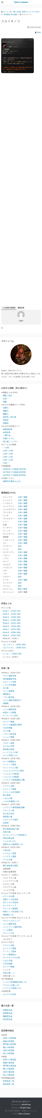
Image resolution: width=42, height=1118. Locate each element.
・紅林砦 (5, 823)
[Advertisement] (21, 169)
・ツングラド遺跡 (8, 856)
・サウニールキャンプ (10, 921)
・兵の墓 (5, 688)
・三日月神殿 (6, 728)
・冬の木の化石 (7, 814)
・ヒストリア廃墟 (8, 789)
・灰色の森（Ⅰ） (8, 973)
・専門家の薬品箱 (8, 1066)
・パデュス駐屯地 (8, 734)
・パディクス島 (7, 810)
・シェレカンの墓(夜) (10, 777)
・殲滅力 (5, 411)
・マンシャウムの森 (9, 768)
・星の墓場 (5, 795)
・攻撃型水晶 (6, 1010)
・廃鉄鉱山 (5, 694)
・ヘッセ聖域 (6, 930)
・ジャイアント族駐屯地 (11, 927)
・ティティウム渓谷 (9, 716)
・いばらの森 (6, 798)
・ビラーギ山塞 (7, 896)
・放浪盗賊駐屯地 (8, 679)
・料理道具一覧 (7, 1081)
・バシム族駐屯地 (8, 709)
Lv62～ (6, 463)
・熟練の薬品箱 (7, 1063)
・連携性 (5, 423)
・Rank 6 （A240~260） (11, 626)
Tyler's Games (21, 2)
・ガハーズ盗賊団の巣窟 (11, 725)
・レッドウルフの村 (9, 752)
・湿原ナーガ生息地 (9, 899)
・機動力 (5, 414)
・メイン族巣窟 (7, 691)
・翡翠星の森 (6, 817)
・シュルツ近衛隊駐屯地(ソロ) (14, 982)
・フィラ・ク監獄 (8, 764)
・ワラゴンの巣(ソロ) (10, 985)
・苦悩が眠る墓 (7, 838)
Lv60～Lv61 (8, 457)
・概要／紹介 (6, 395)
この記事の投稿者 (8, 308)
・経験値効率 (6, 429)
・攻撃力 (5, 408)
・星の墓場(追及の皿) (10, 829)
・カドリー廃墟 (7, 722)
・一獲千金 (5, 435)
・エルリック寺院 (8, 682)
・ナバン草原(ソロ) (9, 755)
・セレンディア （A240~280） (14, 645)
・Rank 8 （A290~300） (11, 632)
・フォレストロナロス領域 (12, 771)
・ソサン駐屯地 (7, 697)
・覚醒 (4, 402)
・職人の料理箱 (7, 1047)
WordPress (26, 1105)
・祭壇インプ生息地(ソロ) (12, 912)
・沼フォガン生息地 (9, 902)
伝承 (20, 497)
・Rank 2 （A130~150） (11, 614)
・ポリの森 (5, 731)
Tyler (39, 32)
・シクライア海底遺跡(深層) (13, 807)
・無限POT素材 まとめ (10, 481)
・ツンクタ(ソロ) (8, 841)
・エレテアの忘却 (8, 994)
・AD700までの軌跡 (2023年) (13, 472)
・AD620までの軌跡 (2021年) (13, 469)
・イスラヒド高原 (8, 853)
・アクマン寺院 (7, 786)
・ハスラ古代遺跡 (8, 685)
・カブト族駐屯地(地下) (11, 700)
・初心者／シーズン (9, 441)
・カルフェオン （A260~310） (14, 648)
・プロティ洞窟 (7, 743)
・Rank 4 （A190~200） (11, 620)
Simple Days (25, 1108)
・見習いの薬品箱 (8, 1060)
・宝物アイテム (7, 438)
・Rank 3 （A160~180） (11, 617)
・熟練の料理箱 (7, 1041)
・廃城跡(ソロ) (7, 915)
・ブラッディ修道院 (9, 909)
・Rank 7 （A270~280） (11, 629)
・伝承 (4, 399)
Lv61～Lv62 (8, 460)
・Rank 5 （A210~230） (11, 623)
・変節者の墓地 (7, 749)
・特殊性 (5, 420)
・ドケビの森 (6, 860)
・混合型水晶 (6, 1019)
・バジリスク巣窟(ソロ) (11, 988)
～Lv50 (6, 448)
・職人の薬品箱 (7, 1069)
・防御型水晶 (6, 1013)
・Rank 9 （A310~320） (11, 635)
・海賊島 (5, 703)
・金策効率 (5, 432)
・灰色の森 (5, 832)
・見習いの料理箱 (8, 1038)
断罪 (25, 589)
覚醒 (25, 497)
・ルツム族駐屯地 (8, 924)
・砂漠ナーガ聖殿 (8, 712)
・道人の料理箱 (7, 1053)
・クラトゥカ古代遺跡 (10, 792)
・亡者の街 (5, 850)
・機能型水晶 (6, 1016)
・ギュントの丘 (7, 933)
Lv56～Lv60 (8, 454)
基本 (20, 546)
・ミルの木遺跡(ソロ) (10, 801)
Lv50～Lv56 (8, 451)
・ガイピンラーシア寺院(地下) (14, 835)
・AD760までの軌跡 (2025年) (13, 475)
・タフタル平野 (7, 746)
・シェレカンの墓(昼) (10, 774)
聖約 (20, 589)
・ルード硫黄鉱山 (8, 761)
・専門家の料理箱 (8, 1044)
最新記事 (21, 308)
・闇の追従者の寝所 (9, 866)
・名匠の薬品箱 (7, 1072)
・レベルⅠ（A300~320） (12, 654)
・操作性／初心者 (8, 417)
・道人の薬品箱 (7, 1075)
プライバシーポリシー (21, 1102)
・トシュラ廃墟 (7, 737)
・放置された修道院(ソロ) (12, 844)
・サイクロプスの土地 (10, 958)
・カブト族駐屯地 (8, 676)
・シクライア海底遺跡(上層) (13, 780)
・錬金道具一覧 (7, 1084)
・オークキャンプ (8, 905)
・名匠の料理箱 (7, 1050)
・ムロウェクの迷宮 (9, 820)
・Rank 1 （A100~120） (11, 611)
